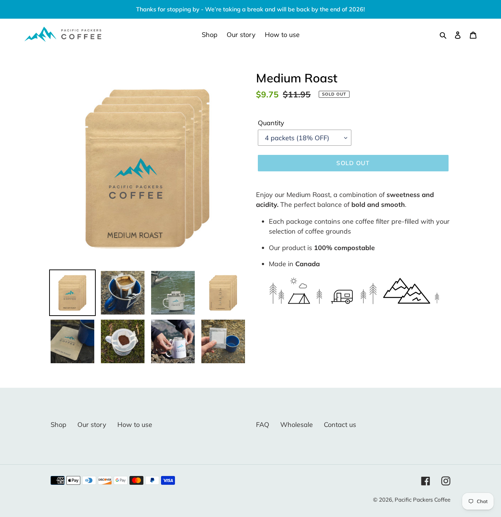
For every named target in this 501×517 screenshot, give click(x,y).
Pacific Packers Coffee (422, 499)
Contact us (340, 424)
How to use (134, 424)
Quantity (271, 123)
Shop (58, 424)
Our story (91, 424)
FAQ (262, 424)
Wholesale (296, 424)
